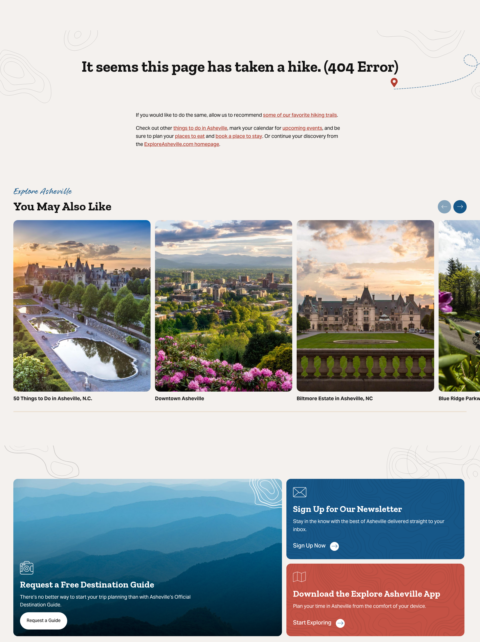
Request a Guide (44, 621)
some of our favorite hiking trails (300, 115)
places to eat (190, 136)
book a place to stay (239, 136)
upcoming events (302, 128)
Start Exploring (312, 623)
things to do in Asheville (200, 128)
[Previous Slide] (444, 206)
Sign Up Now (309, 546)
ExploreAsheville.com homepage (181, 144)
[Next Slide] (460, 206)
